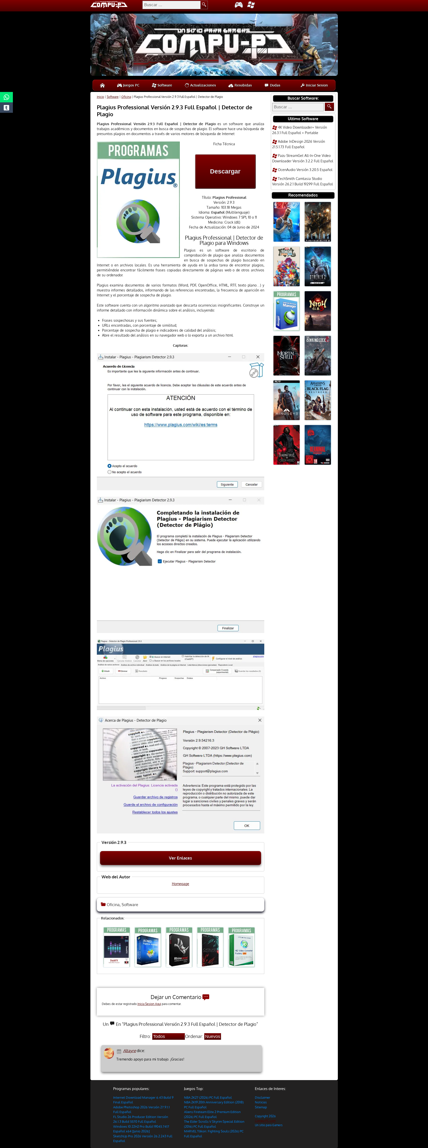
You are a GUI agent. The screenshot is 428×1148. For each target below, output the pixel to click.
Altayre (129, 1050)
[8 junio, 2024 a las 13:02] (119, 1051)
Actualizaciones (202, 85)
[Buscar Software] (329, 107)
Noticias (261, 1102)
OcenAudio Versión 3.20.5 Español (305, 170)
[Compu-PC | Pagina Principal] (102, 85)
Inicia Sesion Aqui (149, 1004)
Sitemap (261, 1107)
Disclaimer (262, 1097)
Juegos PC (130, 85)
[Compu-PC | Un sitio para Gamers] (214, 45)
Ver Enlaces (180, 858)
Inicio (100, 97)
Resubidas (243, 85)
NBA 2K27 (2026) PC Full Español (208, 1097)
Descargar (225, 171)
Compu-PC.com (265, 1120)
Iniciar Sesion (316, 85)
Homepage (180, 884)
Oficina (126, 97)
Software (164, 85)
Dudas (274, 85)
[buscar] (204, 5)
